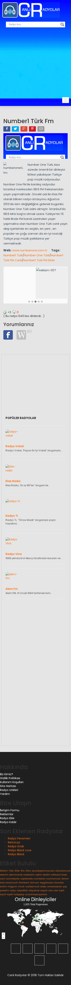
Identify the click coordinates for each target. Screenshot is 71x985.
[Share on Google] (24, 129)
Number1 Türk (13, 255)
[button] (29, 302)
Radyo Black (16, 854)
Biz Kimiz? (6, 774)
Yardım (5, 794)
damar (65, 878)
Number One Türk (36, 255)
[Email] (41, 129)
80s (23, 870)
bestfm (46, 874)
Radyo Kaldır (8, 822)
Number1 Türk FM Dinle (39, 260)
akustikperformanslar (43, 870)
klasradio (59, 882)
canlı (2, 878)
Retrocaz (14, 842)
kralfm (3, 886)
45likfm (4, 870)
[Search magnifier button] (62, 24)
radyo (13, 890)
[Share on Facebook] (7, 129)
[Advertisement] (35, 66)
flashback (24, 882)
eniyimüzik (12, 882)
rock (50, 890)
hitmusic (34, 882)
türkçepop (19, 894)
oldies (43, 886)
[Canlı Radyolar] (31, 10)
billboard (56, 874)
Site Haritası (8, 786)
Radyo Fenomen (19, 838)
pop (65, 886)
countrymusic (53, 878)
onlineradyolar (54, 886)
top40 (10, 894)
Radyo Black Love (19, 850)
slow (55, 890)
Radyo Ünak (16, 846)
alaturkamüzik (63, 870)
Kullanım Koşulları (11, 782)
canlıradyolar (13, 878)
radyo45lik (22, 890)
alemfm (4, 874)
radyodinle (33, 890)
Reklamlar (6, 814)
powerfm (4, 890)
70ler (11, 870)
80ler (17, 870)
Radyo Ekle (7, 818)
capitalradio (27, 878)
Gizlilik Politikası (10, 778)
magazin (12, 886)
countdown (40, 878)
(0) (29, 331)
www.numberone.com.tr (29, 250)
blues (64, 874)
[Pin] (33, 129)
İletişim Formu (9, 810)
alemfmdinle (15, 874)
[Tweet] (16, 129)
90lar (28, 870)
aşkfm (39, 874)
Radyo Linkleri (9, 790)
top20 (3, 894)
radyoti (44, 890)
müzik (21, 886)
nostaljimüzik (32, 886)
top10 (61, 890)
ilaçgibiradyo (46, 882)
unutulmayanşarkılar (36, 894)
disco (3, 882)
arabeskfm (29, 874)
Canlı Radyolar (17, 975)
